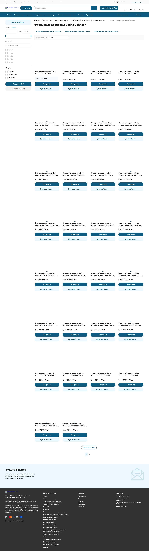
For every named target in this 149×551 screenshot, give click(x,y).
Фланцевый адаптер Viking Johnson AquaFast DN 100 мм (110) (102, 174)
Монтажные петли (49, 542)
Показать (16, 84)
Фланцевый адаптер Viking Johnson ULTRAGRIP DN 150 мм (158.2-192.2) (74, 375)
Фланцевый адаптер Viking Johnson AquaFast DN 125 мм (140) (74, 274)
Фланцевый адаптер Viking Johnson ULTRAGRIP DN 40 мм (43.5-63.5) (74, 224)
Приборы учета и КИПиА (51, 544)
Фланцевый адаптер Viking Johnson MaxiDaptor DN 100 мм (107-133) (46, 124)
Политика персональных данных (14, 521)
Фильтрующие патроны (51, 534)
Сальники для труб (49, 525)
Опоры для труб (48, 522)
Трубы (9, 15)
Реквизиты (55, 2)
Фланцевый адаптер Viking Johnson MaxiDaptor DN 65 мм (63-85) (102, 73)
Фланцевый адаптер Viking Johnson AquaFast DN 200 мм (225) (129, 375)
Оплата (47, 2)
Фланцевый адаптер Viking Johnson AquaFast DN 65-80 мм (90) (75, 174)
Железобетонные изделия (52, 539)
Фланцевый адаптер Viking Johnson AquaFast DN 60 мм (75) (45, 73)
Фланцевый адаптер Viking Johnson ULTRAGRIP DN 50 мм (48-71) (129, 224)
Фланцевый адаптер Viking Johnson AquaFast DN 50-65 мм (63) (75, 124)
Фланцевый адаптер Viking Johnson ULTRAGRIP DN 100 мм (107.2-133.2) (129, 325)
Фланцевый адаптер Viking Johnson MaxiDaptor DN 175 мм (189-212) (130, 174)
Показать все (89, 448)
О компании (32, 2)
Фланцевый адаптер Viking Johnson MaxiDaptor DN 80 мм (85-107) (129, 73)
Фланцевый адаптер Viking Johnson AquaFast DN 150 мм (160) (74, 325)
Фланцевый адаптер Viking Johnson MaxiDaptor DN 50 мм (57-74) (74, 73)
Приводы (89, 15)
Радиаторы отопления (50, 517)
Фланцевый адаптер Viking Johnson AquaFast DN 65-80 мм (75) (130, 124)
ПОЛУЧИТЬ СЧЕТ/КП (109, 8)
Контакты (64, 2)
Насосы (45, 547)
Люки (45, 537)
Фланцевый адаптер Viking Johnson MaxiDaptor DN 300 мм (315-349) (102, 325)
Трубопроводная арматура (45, 15)
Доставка (40, 2)
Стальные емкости (49, 519)
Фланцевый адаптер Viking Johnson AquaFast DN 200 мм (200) (102, 375)
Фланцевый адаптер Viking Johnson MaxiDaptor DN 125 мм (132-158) (102, 124)
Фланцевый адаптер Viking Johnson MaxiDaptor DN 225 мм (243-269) (102, 274)
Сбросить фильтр (18, 89)
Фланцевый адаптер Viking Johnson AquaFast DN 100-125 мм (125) (102, 224)
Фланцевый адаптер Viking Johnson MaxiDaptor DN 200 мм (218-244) (46, 224)
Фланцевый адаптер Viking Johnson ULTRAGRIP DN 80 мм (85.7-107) (46, 325)
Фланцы (80, 15)
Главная (36, 20)
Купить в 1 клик (46, 89)
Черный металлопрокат (66, 15)
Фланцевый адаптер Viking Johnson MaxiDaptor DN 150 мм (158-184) (46, 174)
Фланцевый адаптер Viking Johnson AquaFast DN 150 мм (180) (46, 375)
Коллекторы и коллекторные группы (55, 512)
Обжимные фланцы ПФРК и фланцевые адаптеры (89, 20)
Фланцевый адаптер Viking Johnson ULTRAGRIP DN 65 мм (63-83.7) (46, 274)
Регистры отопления (50, 527)
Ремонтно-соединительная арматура (55, 20)
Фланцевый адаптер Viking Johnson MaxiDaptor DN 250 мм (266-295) (130, 274)
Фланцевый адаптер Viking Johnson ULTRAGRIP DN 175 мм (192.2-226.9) (46, 425)
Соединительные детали (23, 15)
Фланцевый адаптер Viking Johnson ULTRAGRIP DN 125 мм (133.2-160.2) (74, 425)
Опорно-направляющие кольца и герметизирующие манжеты (54, 530)
